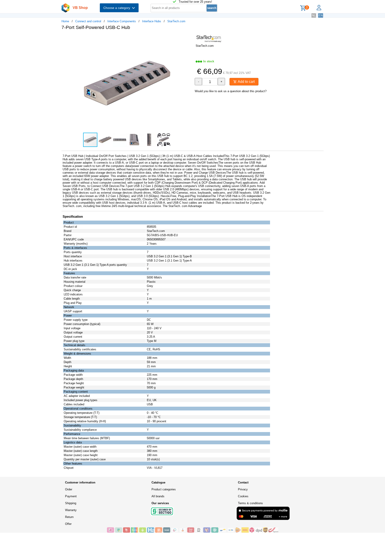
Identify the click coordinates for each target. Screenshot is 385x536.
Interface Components (121, 21)
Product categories (164, 489)
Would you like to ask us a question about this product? (230, 91)
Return (69, 517)
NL (313, 15)
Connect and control (88, 21)
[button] (188, 38)
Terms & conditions (250, 503)
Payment (71, 496)
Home (65, 21)
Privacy (243, 489)
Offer (68, 524)
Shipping (70, 503)
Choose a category (117, 8)
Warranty (71, 510)
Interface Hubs (151, 21)
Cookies (243, 496)
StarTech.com (176, 21)
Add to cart (246, 81)
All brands (158, 496)
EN (321, 15)
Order (68, 489)
